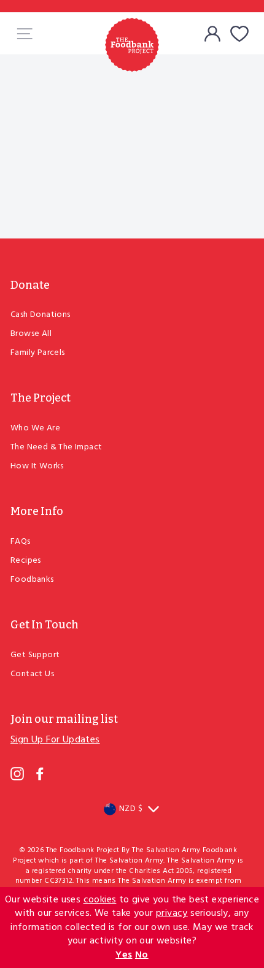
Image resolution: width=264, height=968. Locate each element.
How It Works (37, 466)
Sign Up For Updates (55, 740)
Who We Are (35, 428)
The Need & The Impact (56, 447)
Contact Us (32, 674)
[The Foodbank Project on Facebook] (40, 773)
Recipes (25, 561)
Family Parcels (37, 353)
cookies (100, 900)
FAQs (20, 542)
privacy (172, 913)
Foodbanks (32, 580)
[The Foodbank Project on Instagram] (17, 773)
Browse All (31, 334)
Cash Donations (40, 315)
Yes (123, 955)
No (142, 955)
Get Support (35, 655)
